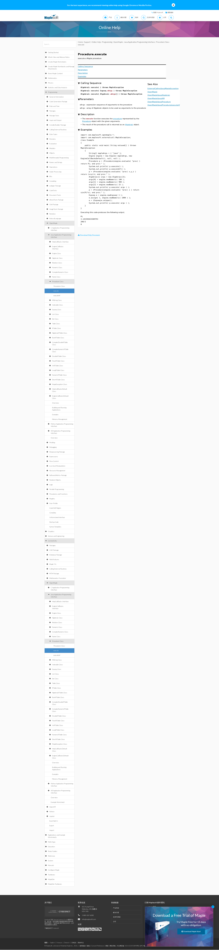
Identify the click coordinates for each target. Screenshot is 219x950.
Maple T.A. (52, 564)
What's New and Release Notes (59, 57)
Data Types (53, 134)
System (50, 861)
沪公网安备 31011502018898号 (128, 946)
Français (59, 942)
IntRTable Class (57, 366)
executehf (56, 295)
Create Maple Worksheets (57, 62)
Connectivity (52, 541)
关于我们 (48, 902)
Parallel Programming (56, 489)
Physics (50, 83)
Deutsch (66, 942)
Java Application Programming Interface (139, 42)
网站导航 (113, 946)
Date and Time (54, 106)
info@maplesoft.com (89, 919)
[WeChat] (100, 929)
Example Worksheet (58, 802)
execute (56, 291)
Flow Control (54, 461)
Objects (52, 153)
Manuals (51, 865)
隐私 (88, 946)
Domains (52, 139)
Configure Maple (53, 870)
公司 (114, 921)
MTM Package (54, 573)
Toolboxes (51, 875)
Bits (50, 176)
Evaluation (53, 144)
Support (87, 42)
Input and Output (55, 120)
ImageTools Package (56, 209)
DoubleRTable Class (59, 356)
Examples (55, 414)
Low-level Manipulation (57, 466)
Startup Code (54, 522)
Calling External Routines (58, 130)
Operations (53, 167)
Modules (52, 148)
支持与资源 (116, 917)
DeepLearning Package (57, 452)
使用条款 (83, 946)
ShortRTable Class (58, 380)
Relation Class (57, 263)
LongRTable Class (58, 370)
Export (51, 826)
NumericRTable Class (59, 375)
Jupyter (52, 816)
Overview (55, 403)
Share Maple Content (55, 73)
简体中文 (81, 942)
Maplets (52, 499)
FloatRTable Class (58, 361)
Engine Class (56, 253)
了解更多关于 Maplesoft (51, 928)
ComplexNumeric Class (60, 272)
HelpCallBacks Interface (60, 242)
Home (80, 42)
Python (51, 811)
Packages (52, 111)
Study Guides (52, 851)
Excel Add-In (53, 821)
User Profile (53, 503)
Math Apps (51, 842)
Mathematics (52, 78)
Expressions (53, 456)
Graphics (51, 531)
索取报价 (170, 12)
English (52, 942)
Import (51, 830)
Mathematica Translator (57, 578)
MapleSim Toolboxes (55, 884)
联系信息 (81, 902)
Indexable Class (57, 305)
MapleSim (51, 879)
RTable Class (56, 328)
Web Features (54, 559)
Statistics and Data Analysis (57, 87)
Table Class (56, 324)
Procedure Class (58, 281)
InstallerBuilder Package (57, 125)
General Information (56, 97)
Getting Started (53, 52)
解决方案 (116, 912)
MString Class (57, 300)
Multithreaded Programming (59, 158)
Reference (51, 856)
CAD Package (54, 550)
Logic (51, 485)
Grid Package (53, 204)
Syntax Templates (55, 527)
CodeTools (53, 190)
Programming (52, 92)
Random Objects (55, 480)
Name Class (56, 277)
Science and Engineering (56, 536)
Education (51, 847)
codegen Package (55, 186)
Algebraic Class (57, 258)
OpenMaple (53, 223)
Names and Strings (55, 162)
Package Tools (54, 116)
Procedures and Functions (58, 494)
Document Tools (55, 195)
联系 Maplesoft (158, 12)
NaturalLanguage (55, 218)
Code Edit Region (55, 508)
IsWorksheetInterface (57, 517)
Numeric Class (57, 267)
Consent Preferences (97, 946)
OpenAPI (52, 807)
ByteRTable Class (58, 338)
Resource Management (57, 471)
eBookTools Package (56, 200)
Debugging (52, 447)
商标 (107, 946)
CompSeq (52, 513)
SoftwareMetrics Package (58, 475)
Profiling (52, 442)
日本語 (73, 942)
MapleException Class (59, 384)
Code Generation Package (58, 101)
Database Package (55, 555)
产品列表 (116, 908)
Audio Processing (55, 172)
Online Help (96, 42)
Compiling (52, 181)
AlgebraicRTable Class (59, 333)
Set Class (55, 319)
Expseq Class (56, 310)
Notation (52, 214)
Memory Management (59, 419)
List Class (55, 314)
